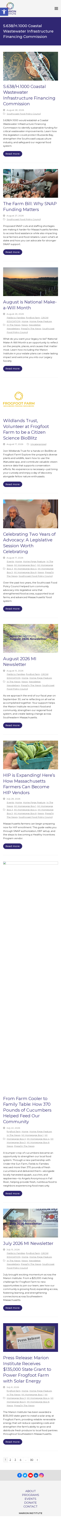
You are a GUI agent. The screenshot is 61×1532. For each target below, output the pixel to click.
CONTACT (30, 1506)
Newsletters (13, 328)
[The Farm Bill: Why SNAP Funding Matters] (30, 183)
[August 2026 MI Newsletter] (30, 638)
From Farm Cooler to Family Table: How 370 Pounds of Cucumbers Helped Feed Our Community (27, 1110)
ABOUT (30, 1491)
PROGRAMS (30, 1495)
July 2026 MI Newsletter (28, 1243)
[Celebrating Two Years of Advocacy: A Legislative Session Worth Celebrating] (30, 513)
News (24, 325)
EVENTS (30, 1499)
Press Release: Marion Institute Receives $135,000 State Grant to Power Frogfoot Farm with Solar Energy (27, 1369)
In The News (13, 325)
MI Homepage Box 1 (25, 565)
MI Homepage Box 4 (25, 568)
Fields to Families (16, 317)
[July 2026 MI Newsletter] (30, 1223)
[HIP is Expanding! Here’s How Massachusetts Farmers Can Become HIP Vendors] (30, 754)
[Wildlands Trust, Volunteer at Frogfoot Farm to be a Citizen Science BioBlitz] (18, 399)
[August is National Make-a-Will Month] (30, 281)
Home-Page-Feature (40, 321)
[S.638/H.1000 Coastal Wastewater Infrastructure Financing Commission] (30, 66)
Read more (12, 153)
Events (10, 561)
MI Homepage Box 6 (25, 572)
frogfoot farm (33, 317)
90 (32, 1460)
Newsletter (35, 325)
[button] (4, 12)
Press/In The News (31, 328)
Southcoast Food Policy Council (24, 113)
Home (25, 321)
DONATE (30, 1502)
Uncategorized (38, 444)
